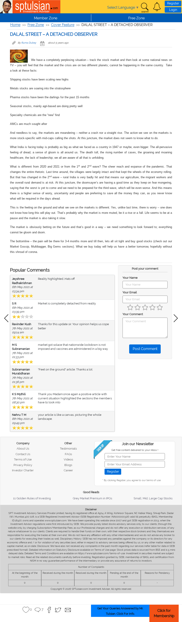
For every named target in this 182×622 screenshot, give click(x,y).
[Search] (144, 7)
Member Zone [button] (45, 18)
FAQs (68, 454)
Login (173, 10)
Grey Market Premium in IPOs (92, 498)
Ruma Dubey (28, 42)
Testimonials (68, 448)
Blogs (68, 465)
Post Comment (145, 349)
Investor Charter (23, 470)
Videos (68, 459)
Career (68, 470)
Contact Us (23, 454)
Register (173, 3)
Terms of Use (23, 459)
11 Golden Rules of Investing (32, 498)
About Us (23, 448)
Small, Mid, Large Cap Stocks (153, 498)
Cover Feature (62, 25)
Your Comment (133, 314)
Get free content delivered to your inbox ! (134, 450)
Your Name (130, 277)
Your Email (130, 292)
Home (15, 25)
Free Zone (36, 25)
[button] (156, 6)
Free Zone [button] (136, 18)
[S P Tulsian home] (6, 6)
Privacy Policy (23, 465)
